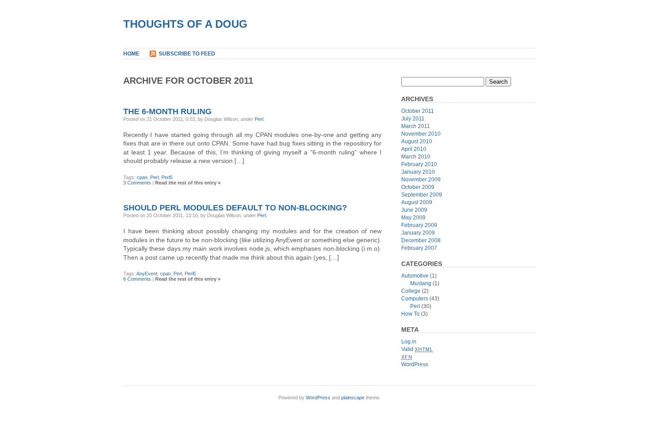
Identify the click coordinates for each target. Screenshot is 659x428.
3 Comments (137, 182)
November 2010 (421, 134)
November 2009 (421, 179)
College (411, 291)
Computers (414, 298)
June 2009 (414, 210)
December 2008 (421, 240)
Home (131, 54)
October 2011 (417, 111)
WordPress (414, 364)
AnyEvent (146, 273)
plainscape (352, 397)
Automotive (415, 276)
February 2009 (419, 225)
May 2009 (413, 217)
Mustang (420, 283)
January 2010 (418, 172)
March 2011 (415, 126)
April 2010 (413, 149)
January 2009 (418, 233)
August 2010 (416, 141)
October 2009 (417, 187)
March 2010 (415, 157)
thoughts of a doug (185, 24)
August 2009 (416, 202)
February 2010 (419, 164)
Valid (417, 349)
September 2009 (421, 195)
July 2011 (413, 119)
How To (410, 314)
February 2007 (419, 248)
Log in (408, 341)
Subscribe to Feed (187, 54)
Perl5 (167, 177)
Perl (259, 119)
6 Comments (137, 279)
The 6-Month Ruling (167, 111)
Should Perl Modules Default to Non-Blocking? (235, 207)
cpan (142, 177)
